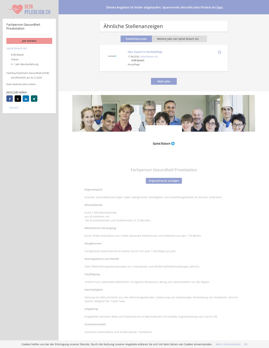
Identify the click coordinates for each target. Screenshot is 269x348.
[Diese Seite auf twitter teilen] (18, 98)
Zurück (14, 107)
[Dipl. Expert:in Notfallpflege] (112, 55)
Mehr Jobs (164, 81)
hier (220, 7)
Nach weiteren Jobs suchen (21, 84)
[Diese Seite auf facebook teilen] (9, 98)
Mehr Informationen (228, 344)
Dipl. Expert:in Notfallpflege (145, 52)
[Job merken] (220, 51)
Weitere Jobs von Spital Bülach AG (178, 39)
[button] (263, 7)
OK (246, 344)
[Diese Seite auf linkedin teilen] (26, 98)
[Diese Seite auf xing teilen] (34, 98)
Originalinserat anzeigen (164, 180)
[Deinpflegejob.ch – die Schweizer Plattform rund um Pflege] (29, 9)
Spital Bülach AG (149, 56)
